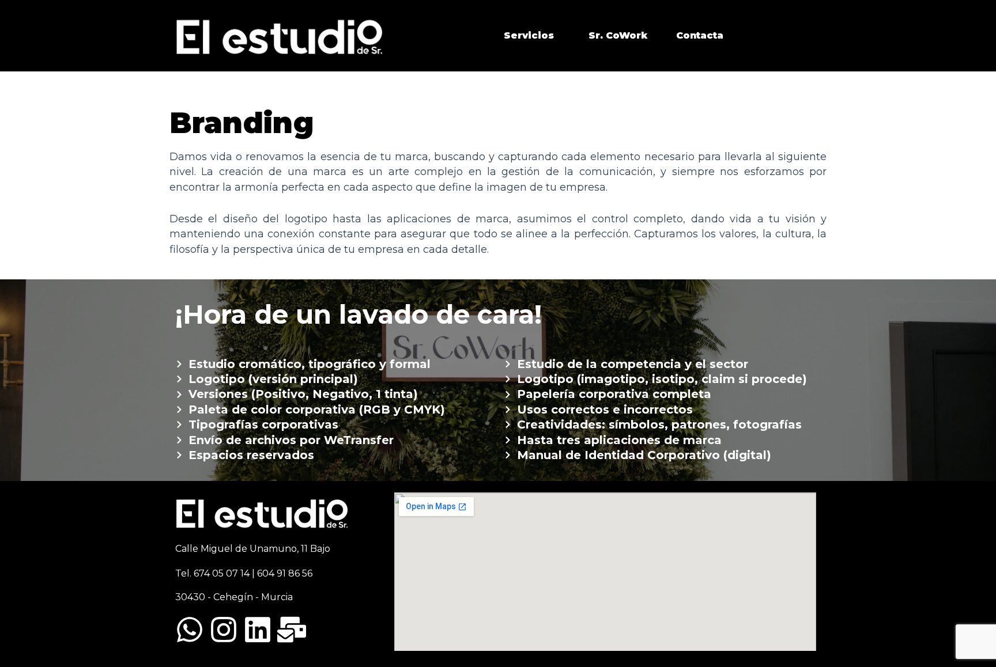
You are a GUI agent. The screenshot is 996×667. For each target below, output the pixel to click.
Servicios (529, 35)
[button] (531, 35)
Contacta (699, 35)
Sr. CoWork (617, 35)
